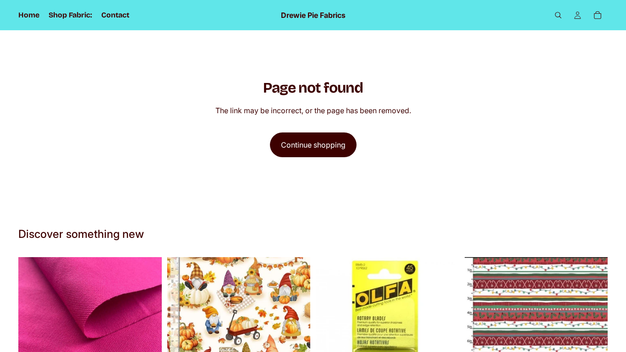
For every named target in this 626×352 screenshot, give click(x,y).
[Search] (558, 15)
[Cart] (598, 15)
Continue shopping (313, 144)
